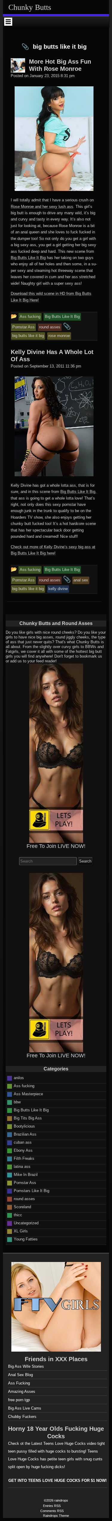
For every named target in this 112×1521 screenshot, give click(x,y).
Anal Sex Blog (20, 1375)
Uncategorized (26, 1223)
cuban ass (23, 1142)
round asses (24, 1199)
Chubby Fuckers (22, 1416)
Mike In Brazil (26, 1174)
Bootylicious (24, 1126)
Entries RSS (52, 1506)
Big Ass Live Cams (24, 1408)
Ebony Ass (23, 1150)
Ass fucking (24, 1086)
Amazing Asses (21, 1391)
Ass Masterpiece (28, 1094)
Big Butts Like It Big (28, 257)
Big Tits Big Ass (28, 1118)
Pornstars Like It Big (31, 1190)
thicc (18, 1215)
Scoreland (22, 1207)
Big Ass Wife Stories (26, 1366)
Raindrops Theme (56, 1515)
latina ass (22, 1166)
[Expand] (8, 21)
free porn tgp (19, 1400)
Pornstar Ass (25, 1182)
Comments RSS (52, 1511)
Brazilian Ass (25, 1134)
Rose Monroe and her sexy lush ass (42, 206)
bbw (17, 1102)
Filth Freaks (24, 1158)
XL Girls (21, 1231)
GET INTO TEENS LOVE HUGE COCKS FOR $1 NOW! (57, 1480)
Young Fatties (26, 1239)
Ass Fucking (19, 1383)
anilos (19, 1078)
